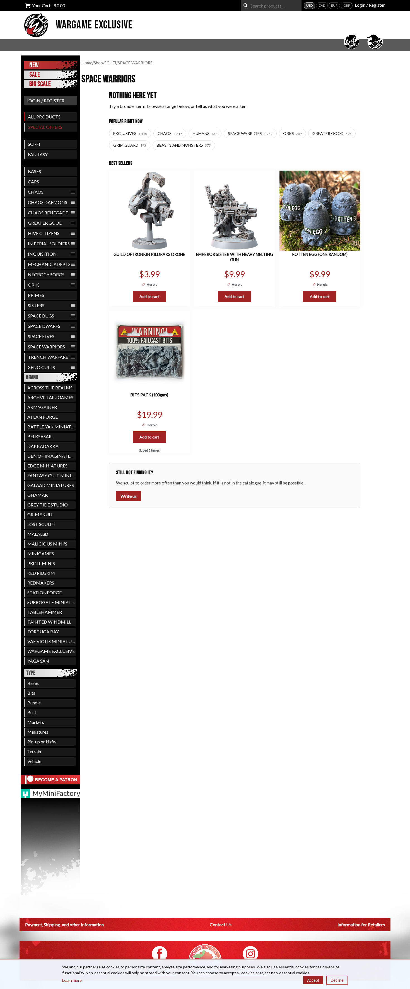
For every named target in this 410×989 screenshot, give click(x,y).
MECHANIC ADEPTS (49, 264)
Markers (35, 722)
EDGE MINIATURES (47, 465)
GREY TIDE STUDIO (47, 504)
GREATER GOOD (45, 223)
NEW (33, 65)
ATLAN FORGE (42, 417)
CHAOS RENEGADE (48, 212)
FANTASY (38, 154)
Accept (313, 980)
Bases (33, 683)
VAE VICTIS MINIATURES (51, 641)
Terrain (34, 751)
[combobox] (271, 5)
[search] (245, 5)
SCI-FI (34, 144)
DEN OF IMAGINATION (51, 456)
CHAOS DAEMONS (47, 202)
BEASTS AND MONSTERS (184, 145)
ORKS (34, 284)
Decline (337, 980)
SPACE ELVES (41, 336)
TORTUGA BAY (43, 631)
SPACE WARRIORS (46, 346)
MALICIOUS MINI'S (47, 543)
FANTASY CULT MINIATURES (51, 475)
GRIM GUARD (129, 145)
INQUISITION (42, 253)
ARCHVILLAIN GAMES (50, 397)
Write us (128, 496)
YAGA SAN (38, 660)
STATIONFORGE (44, 592)
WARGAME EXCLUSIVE (51, 651)
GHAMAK (37, 495)
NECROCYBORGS (46, 274)
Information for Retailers (361, 924)
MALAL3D (37, 534)
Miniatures (37, 732)
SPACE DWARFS (44, 326)
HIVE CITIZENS (43, 233)
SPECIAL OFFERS (45, 127)
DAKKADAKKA (43, 446)
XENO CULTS (41, 367)
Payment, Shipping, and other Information (64, 924)
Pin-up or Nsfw (41, 741)
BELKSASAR (39, 436)
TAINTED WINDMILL (49, 621)
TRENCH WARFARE (48, 357)
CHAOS (36, 192)
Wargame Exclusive (94, 25)
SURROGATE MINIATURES (51, 602)
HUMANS (205, 133)
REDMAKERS (40, 582)
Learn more (72, 980)
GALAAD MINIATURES (50, 485)
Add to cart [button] (149, 296)
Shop (98, 62)
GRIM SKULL (40, 514)
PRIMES (36, 295)
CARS (33, 181)
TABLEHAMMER (44, 612)
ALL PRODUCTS (44, 116)
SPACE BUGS (41, 315)
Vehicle (34, 761)
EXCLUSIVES (130, 133)
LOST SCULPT (41, 524)
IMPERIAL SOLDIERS (49, 243)
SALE (34, 75)
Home (86, 62)
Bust (31, 712)
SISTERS (36, 305)
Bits (31, 692)
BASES (34, 171)
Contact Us (220, 924)
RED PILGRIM (41, 573)
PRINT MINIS (41, 563)
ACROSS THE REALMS (50, 387)
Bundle (34, 702)
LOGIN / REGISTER (45, 100)
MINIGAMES (40, 553)
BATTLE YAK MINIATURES (51, 426)
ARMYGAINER (42, 407)
